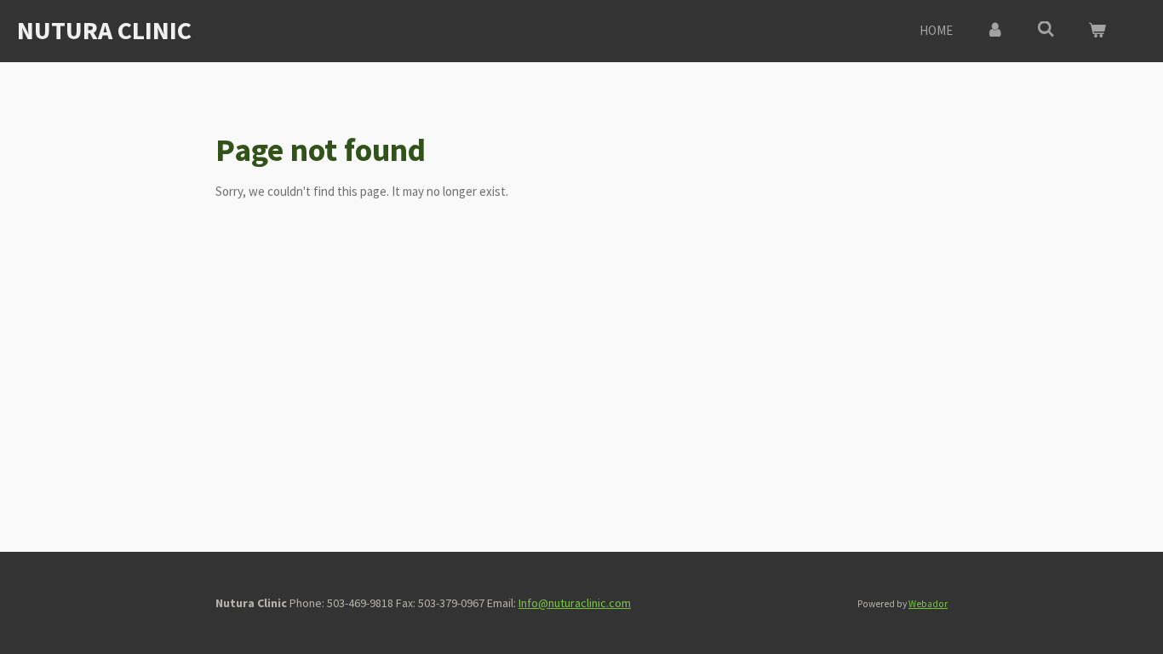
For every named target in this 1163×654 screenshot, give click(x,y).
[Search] (1046, 29)
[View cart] (1097, 31)
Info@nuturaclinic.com (574, 603)
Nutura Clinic (104, 30)
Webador (928, 604)
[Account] (995, 31)
